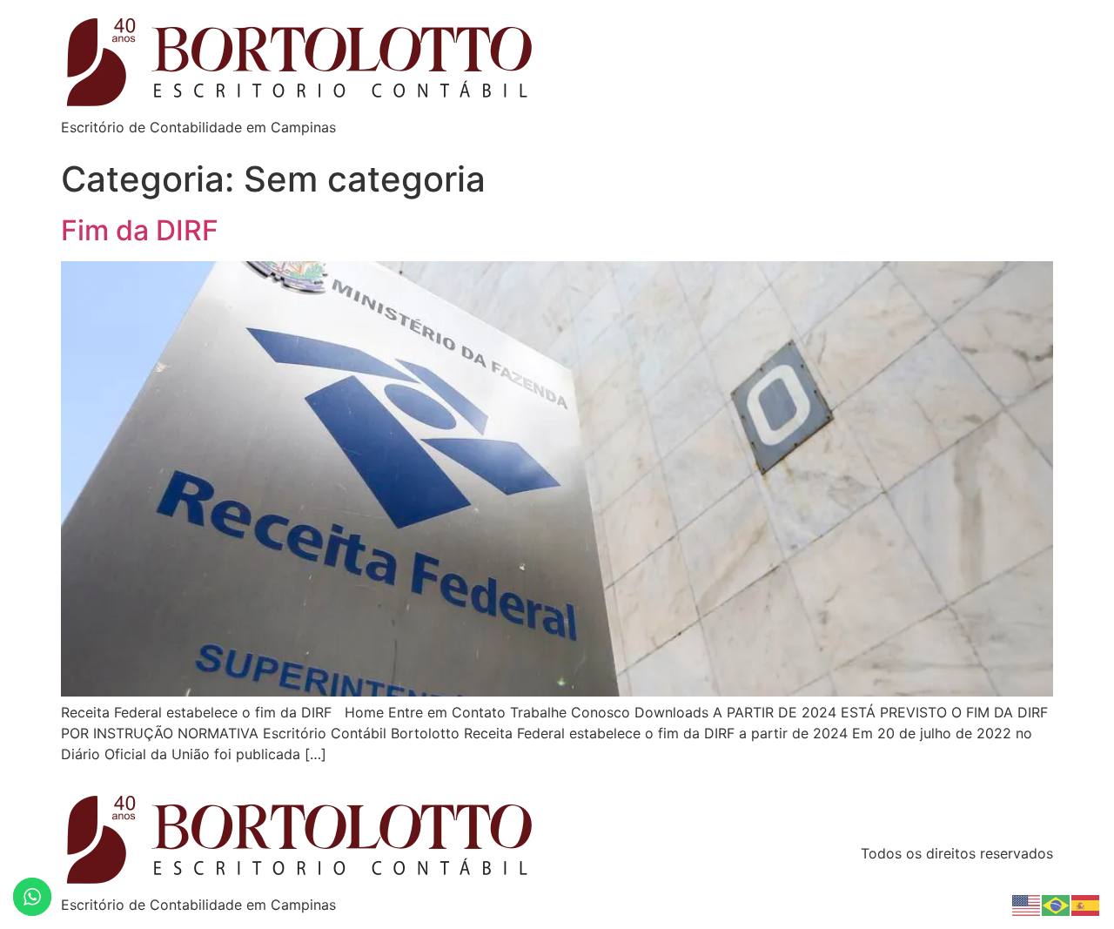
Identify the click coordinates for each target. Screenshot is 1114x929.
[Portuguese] (1056, 903)
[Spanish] (1086, 903)
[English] (1027, 903)
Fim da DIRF (139, 230)
